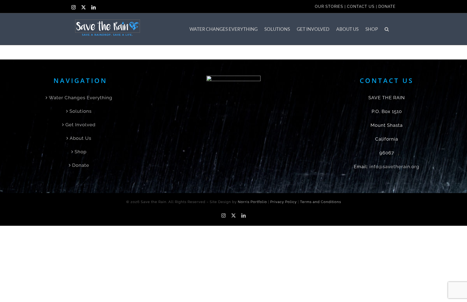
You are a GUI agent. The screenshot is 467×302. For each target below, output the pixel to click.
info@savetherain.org (394, 166)
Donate (80, 165)
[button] (387, 29)
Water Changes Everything (80, 97)
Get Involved (80, 124)
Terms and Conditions (320, 202)
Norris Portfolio (252, 202)
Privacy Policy (283, 202)
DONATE (387, 6)
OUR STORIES (329, 6)
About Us (80, 138)
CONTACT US (361, 6)
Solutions (80, 111)
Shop (80, 151)
